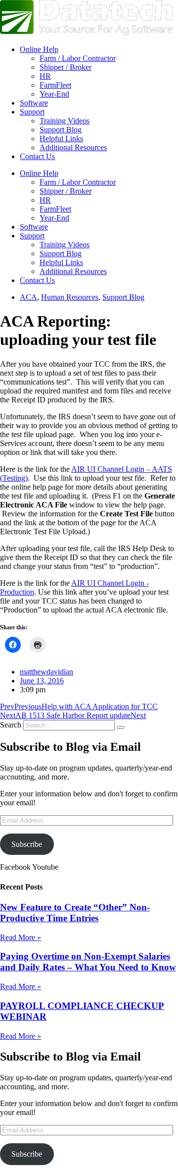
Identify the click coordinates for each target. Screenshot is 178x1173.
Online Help (39, 49)
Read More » (20, 937)
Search (10, 725)
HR (45, 76)
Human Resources (69, 297)
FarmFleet (55, 85)
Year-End (54, 94)
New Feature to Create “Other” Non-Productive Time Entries (75, 912)
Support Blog (61, 129)
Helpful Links (61, 138)
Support (32, 112)
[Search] (121, 727)
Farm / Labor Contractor (78, 58)
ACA (28, 297)
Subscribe (26, 844)
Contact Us (37, 156)
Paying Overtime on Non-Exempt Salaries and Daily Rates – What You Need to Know (88, 961)
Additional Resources (73, 147)
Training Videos (64, 120)
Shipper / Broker (65, 67)
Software (34, 103)
